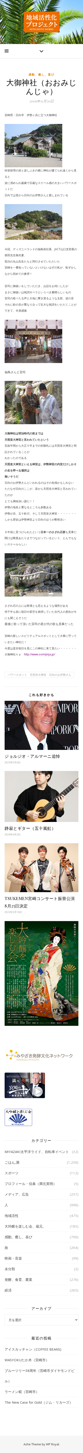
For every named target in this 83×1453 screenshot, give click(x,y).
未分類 (10, 1269)
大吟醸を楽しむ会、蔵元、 (25, 1226)
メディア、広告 (17, 1194)
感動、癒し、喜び (41, 74)
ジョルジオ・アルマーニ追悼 (32, 756)
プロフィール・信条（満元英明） (30, 1183)
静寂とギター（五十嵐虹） (30, 828)
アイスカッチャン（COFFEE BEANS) (33, 1349)
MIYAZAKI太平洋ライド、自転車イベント (37, 1151)
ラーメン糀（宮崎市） (22, 1391)
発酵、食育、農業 (18, 1279)
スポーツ (11, 1173)
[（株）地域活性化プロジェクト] (41, 22)
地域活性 (11, 1215)
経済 (8, 1290)
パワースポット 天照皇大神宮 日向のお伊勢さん (39, 675)
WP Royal (52, 1444)
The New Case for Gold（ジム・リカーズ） (39, 1402)
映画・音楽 (13, 1258)
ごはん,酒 (12, 1162)
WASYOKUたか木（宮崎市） (27, 1360)
